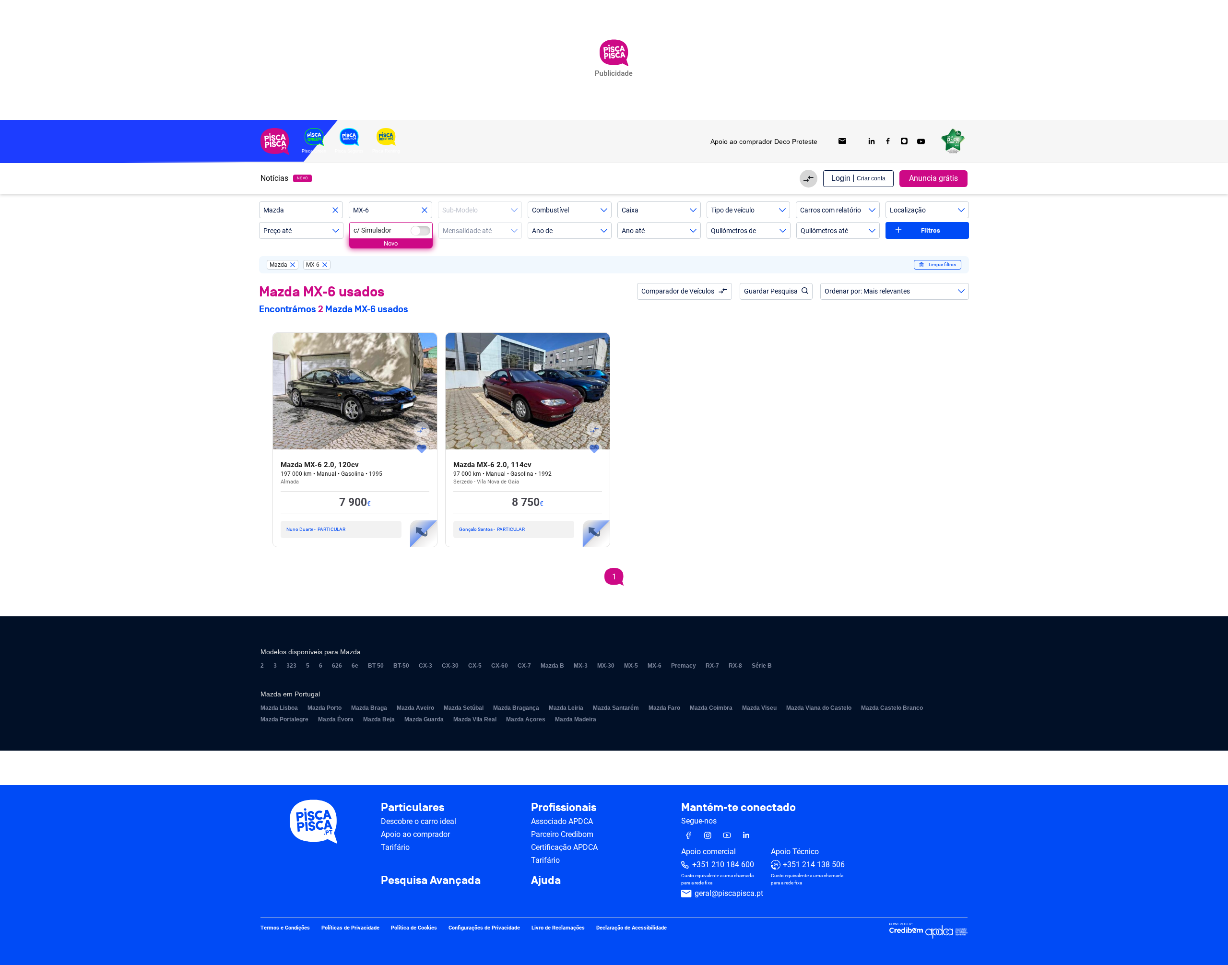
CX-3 (425, 665)
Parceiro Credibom (562, 834)
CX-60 (499, 665)
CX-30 (450, 665)
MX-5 (631, 665)
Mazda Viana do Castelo (818, 708)
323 (291, 665)
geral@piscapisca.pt (729, 893)
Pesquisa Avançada (431, 880)
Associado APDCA (562, 821)
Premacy (683, 665)
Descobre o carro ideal (418, 821)
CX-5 (475, 665)
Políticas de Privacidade (350, 928)
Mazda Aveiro (415, 708)
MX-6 (654, 665)
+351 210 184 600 (723, 865)
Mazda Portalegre (284, 719)
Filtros (930, 230)
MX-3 (581, 665)
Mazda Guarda (424, 719)
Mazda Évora (336, 719)
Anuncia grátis (933, 178)
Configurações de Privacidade (484, 928)
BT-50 (401, 665)
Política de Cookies (414, 928)
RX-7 (712, 665)
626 (337, 665)
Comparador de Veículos (677, 291)
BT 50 (376, 665)
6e (355, 665)
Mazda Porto (324, 708)
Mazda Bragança (516, 708)
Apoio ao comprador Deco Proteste (763, 141)
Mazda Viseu (759, 708)
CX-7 (524, 665)
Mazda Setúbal (464, 708)
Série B (762, 665)
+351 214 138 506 (814, 865)
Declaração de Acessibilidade (631, 928)
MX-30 (605, 665)
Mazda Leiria (566, 708)
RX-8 (735, 665)
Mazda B (552, 665)
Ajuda (546, 880)
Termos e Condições (285, 928)
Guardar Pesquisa (771, 291)
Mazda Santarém (616, 708)
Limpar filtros (942, 264)
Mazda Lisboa (279, 708)
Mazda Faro (664, 708)
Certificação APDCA (564, 847)
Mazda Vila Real (474, 719)
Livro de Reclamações (558, 928)
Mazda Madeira (575, 719)
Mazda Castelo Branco (892, 708)
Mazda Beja (379, 719)
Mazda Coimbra (711, 708)
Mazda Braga (369, 708)
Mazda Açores (525, 719)
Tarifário (395, 847)
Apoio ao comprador (415, 834)
